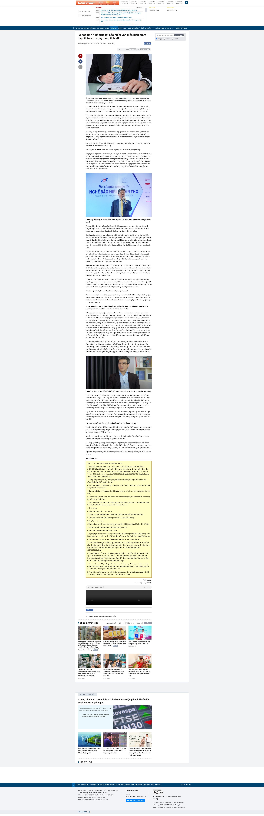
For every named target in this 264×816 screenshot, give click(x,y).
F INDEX (184, 28)
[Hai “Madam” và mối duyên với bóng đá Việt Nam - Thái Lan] (139, 633)
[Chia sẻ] (80, 61)
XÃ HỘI (78, 28)
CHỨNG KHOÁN (85, 28)
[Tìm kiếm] (179, 35)
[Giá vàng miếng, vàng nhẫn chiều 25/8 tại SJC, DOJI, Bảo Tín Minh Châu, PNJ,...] (114, 633)
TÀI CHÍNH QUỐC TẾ (133, 28)
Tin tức (168, 39)
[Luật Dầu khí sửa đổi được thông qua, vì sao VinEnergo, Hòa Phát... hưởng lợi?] (89, 739)
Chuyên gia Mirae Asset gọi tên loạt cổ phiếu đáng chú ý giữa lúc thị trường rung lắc (95, 715)
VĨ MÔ (142, 28)
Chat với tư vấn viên (136, 800)
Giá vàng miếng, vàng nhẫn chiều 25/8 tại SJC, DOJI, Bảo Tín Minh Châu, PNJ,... (114, 644)
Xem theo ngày (111, 623)
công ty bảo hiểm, (99, 616)
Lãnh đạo (176, 39)
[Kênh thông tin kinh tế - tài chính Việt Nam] (97, 3)
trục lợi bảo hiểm (110, 616)
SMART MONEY (122, 28)
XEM (147, 623)
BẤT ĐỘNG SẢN (94, 28)
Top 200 (188, 785)
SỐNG (162, 28)
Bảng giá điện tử (86, 11)
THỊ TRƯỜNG (156, 28)
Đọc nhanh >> (140, 7)
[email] (80, 67)
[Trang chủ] (74, 28)
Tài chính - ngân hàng (107, 43)
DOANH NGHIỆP (104, 28)
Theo (118, 587)
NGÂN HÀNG (113, 28)
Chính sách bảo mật (84, 812)
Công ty (160, 39)
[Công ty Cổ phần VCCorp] (169, 791)
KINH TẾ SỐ (148, 28)
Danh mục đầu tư (86, 15)
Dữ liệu (178, 28)
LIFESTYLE (168, 28)
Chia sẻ (148, 43)
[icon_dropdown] (186, 2)
